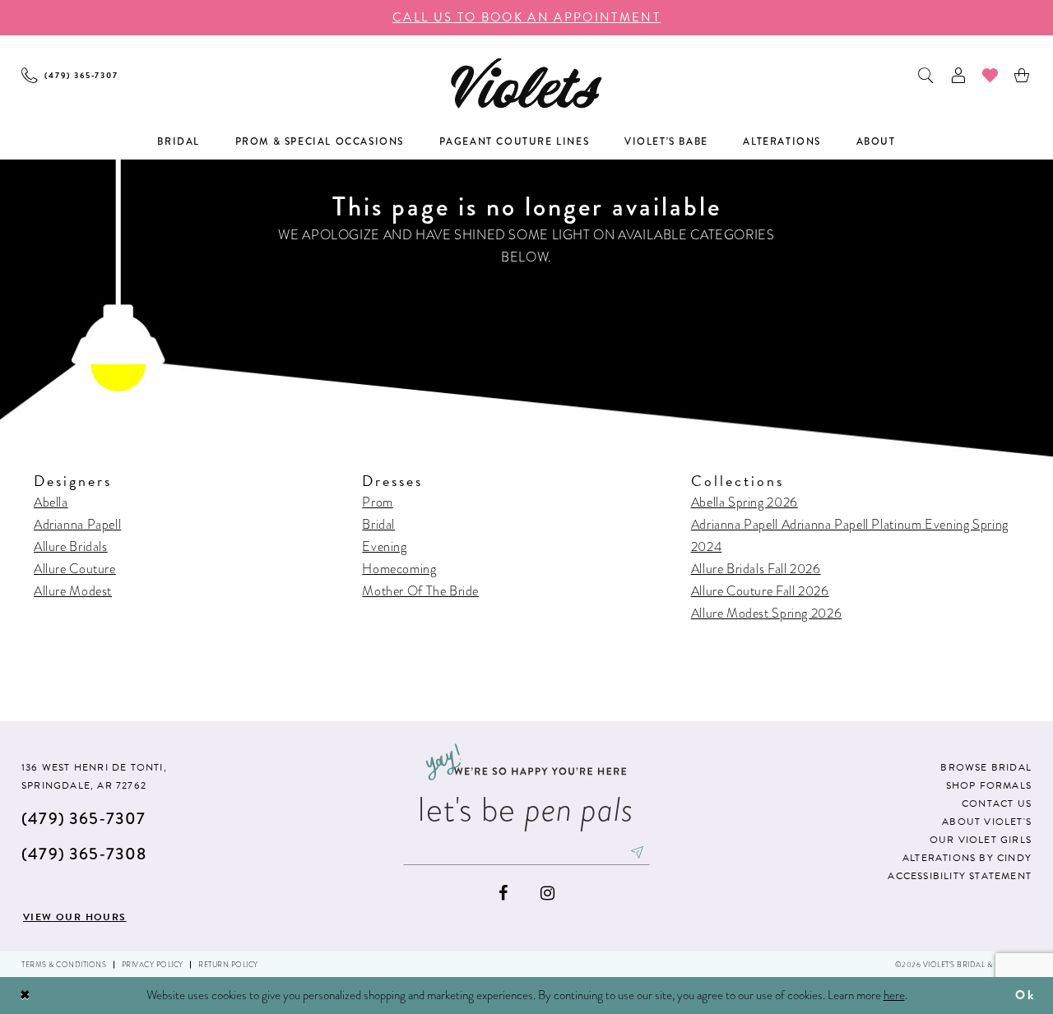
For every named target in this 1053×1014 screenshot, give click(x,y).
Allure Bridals (71, 546)
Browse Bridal (986, 767)
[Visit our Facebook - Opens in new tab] (503, 893)
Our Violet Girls (981, 839)
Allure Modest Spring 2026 (766, 613)
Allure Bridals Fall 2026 (756, 568)
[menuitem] (70, 75)
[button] (959, 75)
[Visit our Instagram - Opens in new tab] (547, 893)
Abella (51, 502)
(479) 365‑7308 (83, 854)
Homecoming (399, 568)
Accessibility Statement (960, 875)
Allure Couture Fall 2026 (760, 590)
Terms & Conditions (63, 964)
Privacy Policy (152, 964)
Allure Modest (73, 590)
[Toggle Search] (927, 75)
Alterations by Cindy (967, 857)
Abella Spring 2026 (744, 502)
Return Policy (228, 964)
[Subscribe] (637, 852)
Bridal (378, 524)
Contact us (997, 803)
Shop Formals (989, 785)
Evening (384, 546)
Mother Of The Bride (420, 590)
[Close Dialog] (25, 995)
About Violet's (987, 821)
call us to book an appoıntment (526, 17)
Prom (377, 502)
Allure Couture (75, 568)
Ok (1025, 995)
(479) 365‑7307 (83, 819)
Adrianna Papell (77, 524)
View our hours (75, 917)
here (894, 995)
